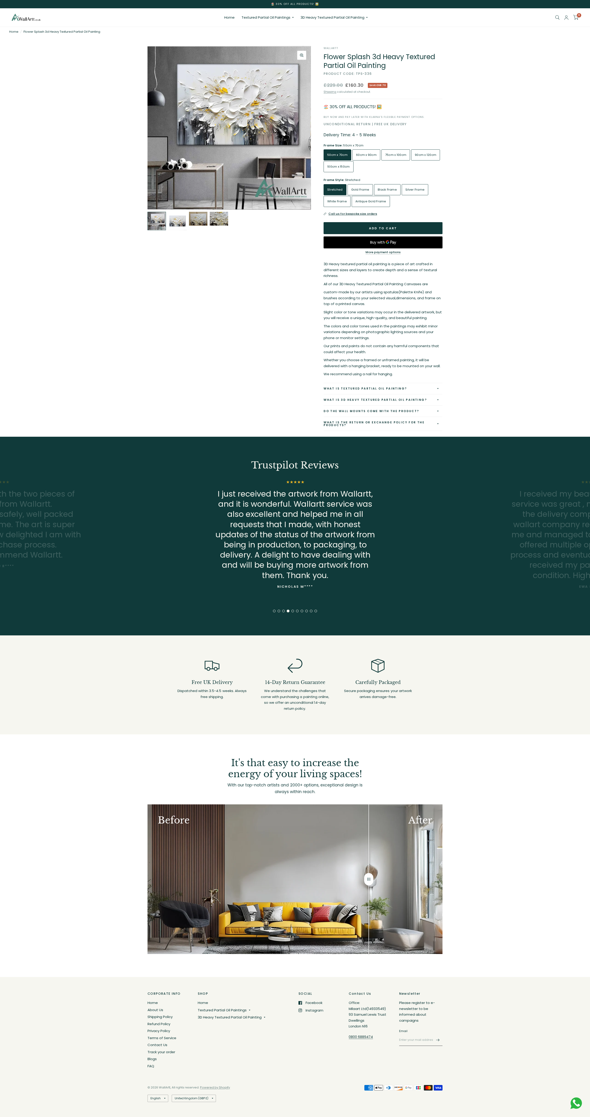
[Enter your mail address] (437, 1040)
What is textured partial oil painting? (365, 388)
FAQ (151, 1066)
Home (229, 17)
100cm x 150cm (338, 166)
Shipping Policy (160, 1016)
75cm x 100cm (395, 155)
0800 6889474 (361, 1036)
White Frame (337, 201)
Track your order (161, 1052)
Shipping (330, 92)
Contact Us (157, 1044)
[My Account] (566, 17)
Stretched (334, 189)
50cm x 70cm (337, 155)
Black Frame (387, 189)
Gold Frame (360, 189)
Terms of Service (162, 1038)
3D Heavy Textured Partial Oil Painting (332, 17)
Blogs (152, 1058)
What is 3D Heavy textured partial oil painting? (375, 400)
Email (403, 1031)
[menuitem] (229, 17)
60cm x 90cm (366, 155)
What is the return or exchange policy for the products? (374, 423)
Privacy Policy (159, 1030)
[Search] (557, 17)
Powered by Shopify (215, 1087)
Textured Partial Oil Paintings (266, 17)
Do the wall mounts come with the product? (371, 411)
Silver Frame (415, 189)
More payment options (383, 252)
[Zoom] (301, 55)
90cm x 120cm (425, 155)
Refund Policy (159, 1023)
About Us (155, 1009)
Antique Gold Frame (370, 201)
